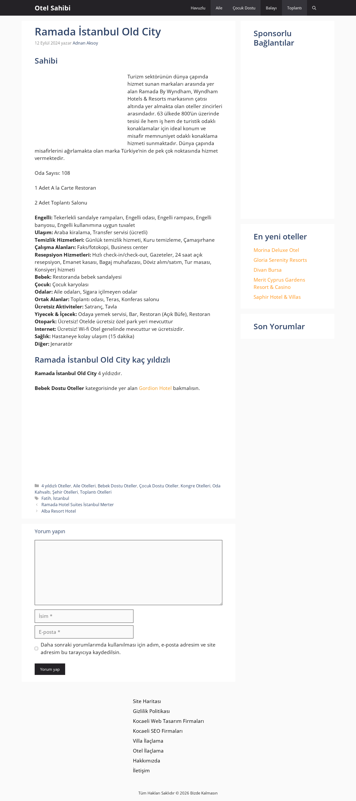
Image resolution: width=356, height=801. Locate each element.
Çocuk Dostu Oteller (159, 486)
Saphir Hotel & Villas (277, 297)
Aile (219, 7)
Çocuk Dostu (244, 7)
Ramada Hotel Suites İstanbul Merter (77, 504)
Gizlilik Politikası (151, 711)
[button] (314, 8)
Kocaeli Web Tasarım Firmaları (168, 721)
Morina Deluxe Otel (276, 250)
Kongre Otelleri (195, 486)
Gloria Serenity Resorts (280, 260)
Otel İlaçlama (148, 750)
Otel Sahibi (53, 7)
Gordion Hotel (155, 388)
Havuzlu (198, 7)
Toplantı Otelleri (96, 492)
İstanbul (61, 498)
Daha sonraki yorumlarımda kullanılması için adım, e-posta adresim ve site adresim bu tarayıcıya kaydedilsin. (128, 648)
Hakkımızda (146, 760)
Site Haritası (147, 701)
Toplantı (294, 7)
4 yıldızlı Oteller (56, 486)
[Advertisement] (78, 107)
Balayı (271, 7)
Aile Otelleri (84, 486)
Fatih (46, 498)
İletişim (141, 770)
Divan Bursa (268, 269)
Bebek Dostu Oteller (117, 486)
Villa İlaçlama (148, 740)
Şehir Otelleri (65, 492)
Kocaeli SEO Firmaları (158, 731)
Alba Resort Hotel (58, 511)
